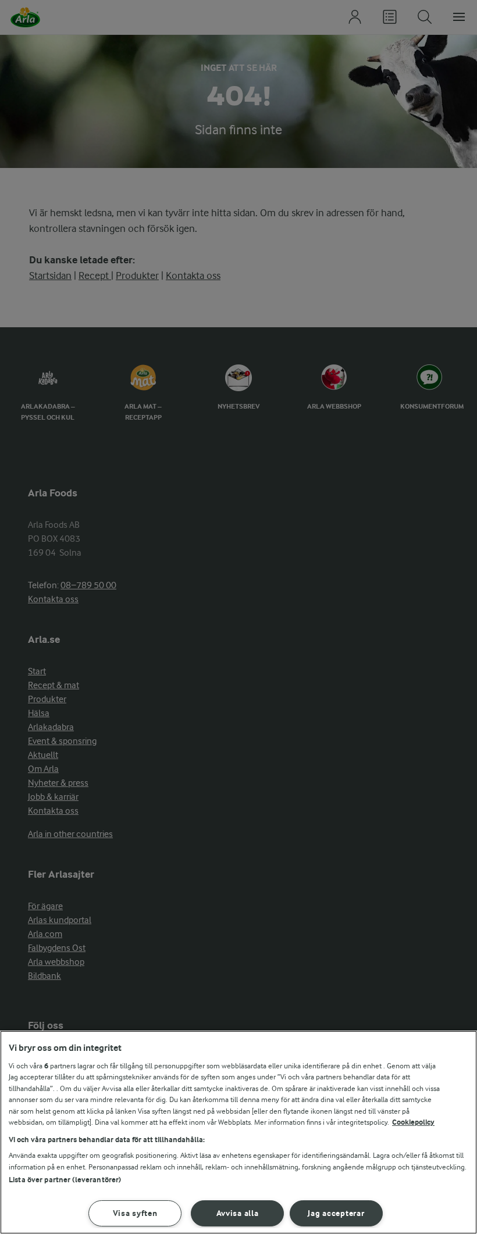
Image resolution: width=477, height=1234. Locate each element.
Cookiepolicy (413, 1122)
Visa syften (135, 1213)
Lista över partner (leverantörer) (65, 1179)
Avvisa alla (237, 1213)
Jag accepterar (336, 1213)
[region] (238, 1132)
